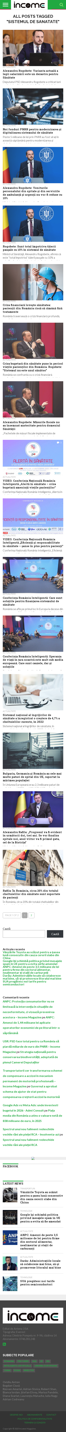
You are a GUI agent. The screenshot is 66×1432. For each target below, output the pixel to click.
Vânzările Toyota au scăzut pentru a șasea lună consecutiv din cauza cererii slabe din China (31, 955)
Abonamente (34, 1415)
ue (41, 1361)
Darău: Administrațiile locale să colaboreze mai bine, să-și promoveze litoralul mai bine (32, 977)
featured (23, 1361)
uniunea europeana (45, 1366)
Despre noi (16, 1415)
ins (48, 1361)
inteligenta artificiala (17, 1366)
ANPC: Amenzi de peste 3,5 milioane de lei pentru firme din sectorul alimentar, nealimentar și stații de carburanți (31, 969)
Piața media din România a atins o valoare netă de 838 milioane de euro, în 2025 (32, 1116)
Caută (6, 928)
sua (34, 1361)
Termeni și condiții (34, 1422)
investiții (29, 1370)
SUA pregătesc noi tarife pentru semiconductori (24, 983)
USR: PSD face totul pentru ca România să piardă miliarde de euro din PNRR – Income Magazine (31, 1046)
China (7, 1370)
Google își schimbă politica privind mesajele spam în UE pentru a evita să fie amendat (32, 962)
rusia (17, 1370)
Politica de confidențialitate (35, 1419)
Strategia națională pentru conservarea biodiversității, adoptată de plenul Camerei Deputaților (30, 1057)
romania (9, 1361)
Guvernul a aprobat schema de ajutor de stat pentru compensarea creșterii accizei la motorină (31, 1091)
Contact (51, 1415)
